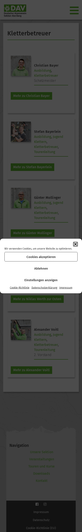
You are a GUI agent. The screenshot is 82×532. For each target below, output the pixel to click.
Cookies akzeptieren (41, 257)
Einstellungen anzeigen (41, 280)
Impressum (65, 287)
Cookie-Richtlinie (19, 287)
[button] (75, 244)
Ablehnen (41, 268)
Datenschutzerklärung (44, 287)
